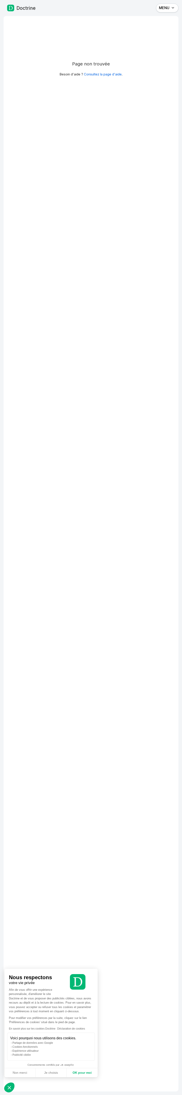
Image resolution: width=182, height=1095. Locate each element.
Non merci (20, 1072)
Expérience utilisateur (25, 1050)
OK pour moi (82, 1072)
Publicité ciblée (21, 1054)
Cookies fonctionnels (25, 1046)
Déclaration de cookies (71, 1028)
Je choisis (51, 1072)
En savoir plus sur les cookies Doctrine (32, 1028)
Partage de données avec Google (32, 1042)
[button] (9, 1087)
